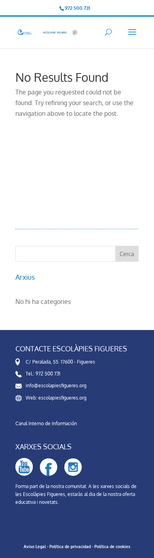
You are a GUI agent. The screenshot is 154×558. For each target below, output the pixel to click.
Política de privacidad (70, 546)
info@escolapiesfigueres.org (56, 385)
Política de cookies (112, 546)
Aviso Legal (35, 546)
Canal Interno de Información (46, 423)
